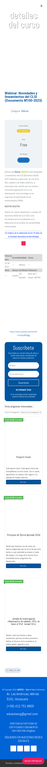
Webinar (25, 111)
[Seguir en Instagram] (23, 243)
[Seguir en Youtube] (20, 748)
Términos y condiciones (14, 763)
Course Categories (12, 412)
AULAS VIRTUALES (33, 761)
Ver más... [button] (23, 566)
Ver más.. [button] (23, 482)
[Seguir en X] (27, 748)
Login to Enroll (23, 160)
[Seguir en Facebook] (34, 748)
